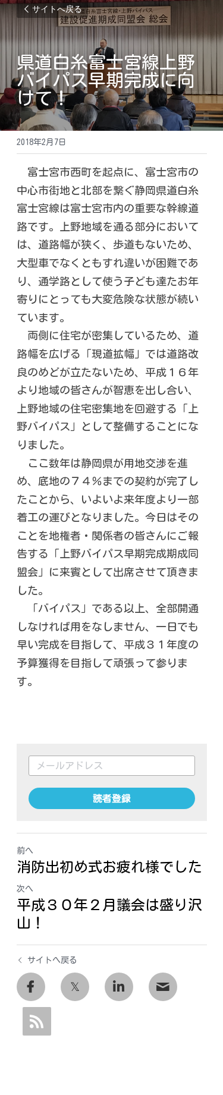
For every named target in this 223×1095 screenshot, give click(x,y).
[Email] (163, 987)
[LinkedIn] (119, 987)
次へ (25, 889)
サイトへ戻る (57, 9)
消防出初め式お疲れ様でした (109, 867)
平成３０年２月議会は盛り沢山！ (109, 914)
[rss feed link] (37, 1021)
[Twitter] (75, 987)
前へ (25, 851)
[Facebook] (31, 987)
